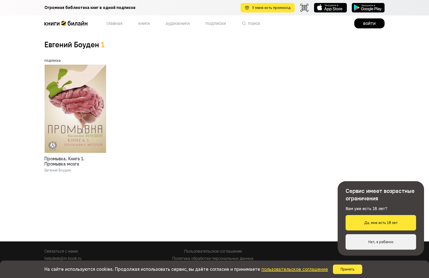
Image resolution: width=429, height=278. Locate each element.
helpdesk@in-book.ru (62, 258)
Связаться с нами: (61, 251)
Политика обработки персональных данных (212, 258)
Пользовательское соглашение (213, 251)
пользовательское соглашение (294, 269)
